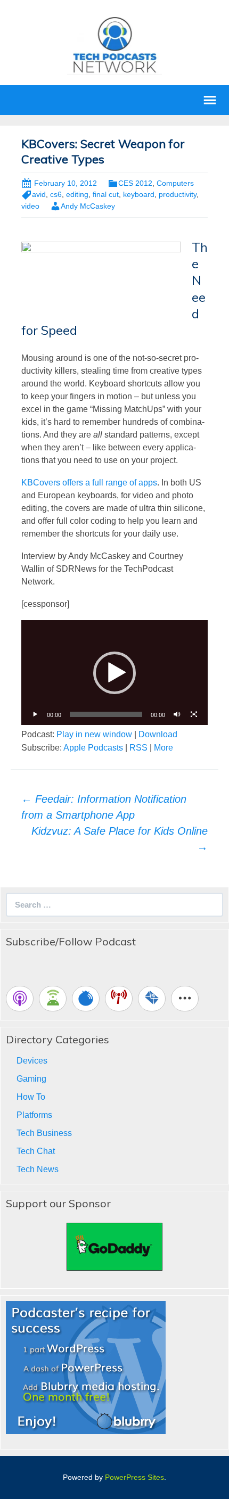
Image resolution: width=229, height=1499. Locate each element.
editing (77, 194)
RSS (138, 747)
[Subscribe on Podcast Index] (119, 998)
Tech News (38, 1169)
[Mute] (176, 714)
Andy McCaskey (88, 206)
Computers (175, 183)
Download (157, 734)
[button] (114, 673)
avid (39, 194)
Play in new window (94, 734)
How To (31, 1096)
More (163, 747)
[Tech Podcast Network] (114, 44)
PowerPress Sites (134, 1477)
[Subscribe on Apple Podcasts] (20, 998)
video (30, 206)
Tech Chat (36, 1151)
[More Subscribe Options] (185, 998)
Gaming (31, 1078)
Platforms (34, 1114)
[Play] (35, 714)
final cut (106, 194)
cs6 (56, 194)
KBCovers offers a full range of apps (89, 482)
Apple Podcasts (93, 747)
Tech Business (44, 1133)
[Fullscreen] (194, 714)
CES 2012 (135, 183)
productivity (178, 194)
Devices (32, 1060)
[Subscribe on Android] (53, 998)
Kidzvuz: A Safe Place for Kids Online (119, 839)
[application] (114, 672)
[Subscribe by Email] (152, 998)
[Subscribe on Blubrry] (86, 998)
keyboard (138, 194)
